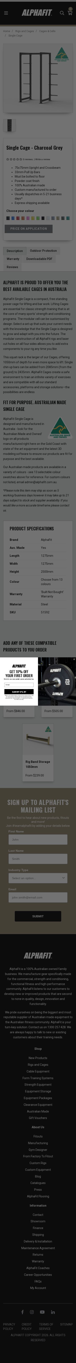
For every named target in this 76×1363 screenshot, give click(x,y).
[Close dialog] (74, 659)
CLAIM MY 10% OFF (19, 691)
